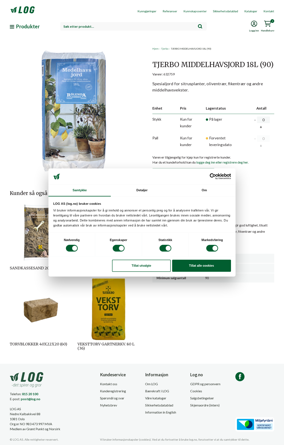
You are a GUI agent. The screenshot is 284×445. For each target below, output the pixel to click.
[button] (74, 85)
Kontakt (268, 11)
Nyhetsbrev (108, 405)
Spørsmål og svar (112, 398)
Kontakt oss (108, 384)
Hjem (155, 48)
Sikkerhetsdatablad (225, 11)
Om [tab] (204, 190)
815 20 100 (30, 394)
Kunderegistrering (113, 391)
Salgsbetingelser (202, 398)
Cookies (196, 391)
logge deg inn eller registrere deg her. (222, 162)
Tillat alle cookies (201, 265)
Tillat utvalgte (141, 265)
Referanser (170, 11)
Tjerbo (164, 48)
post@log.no (30, 399)
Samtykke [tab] (80, 190)
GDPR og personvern (205, 384)
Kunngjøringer (146, 11)
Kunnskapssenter (195, 11)
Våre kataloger (155, 398)
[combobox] (133, 26)
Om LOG (151, 384)
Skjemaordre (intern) (205, 405)
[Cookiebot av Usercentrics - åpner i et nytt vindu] (213, 176)
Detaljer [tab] (142, 190)
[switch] (119, 248)
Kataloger (250, 11)
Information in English (160, 412)
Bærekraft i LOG (157, 391)
